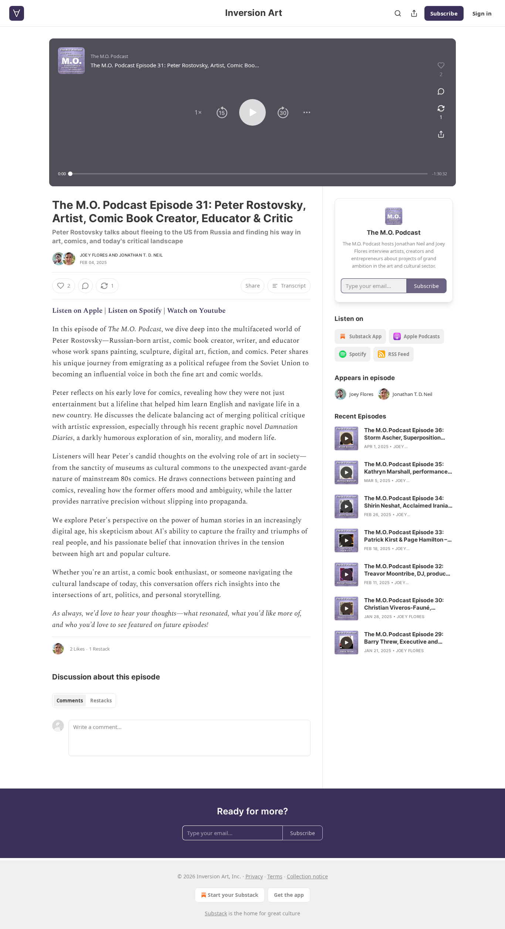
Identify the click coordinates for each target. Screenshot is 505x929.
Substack (216, 913)
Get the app (289, 894)
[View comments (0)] (441, 91)
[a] (346, 438)
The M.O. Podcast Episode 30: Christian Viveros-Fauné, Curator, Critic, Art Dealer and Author (404, 604)
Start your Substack (233, 894)
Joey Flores (94, 255)
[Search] (397, 13)
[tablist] (84, 700)
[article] (394, 438)
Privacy (254, 876)
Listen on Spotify (135, 310)
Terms (274, 876)
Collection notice (307, 876)
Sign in (482, 13)
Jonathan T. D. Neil (141, 255)
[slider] (249, 173)
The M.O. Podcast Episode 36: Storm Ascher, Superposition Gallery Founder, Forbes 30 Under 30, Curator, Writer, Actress (404, 434)
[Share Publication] (414, 13)
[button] (198, 112)
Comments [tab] (70, 700)
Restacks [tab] (101, 700)
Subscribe (444, 13)
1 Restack (99, 648)
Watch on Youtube (196, 310)
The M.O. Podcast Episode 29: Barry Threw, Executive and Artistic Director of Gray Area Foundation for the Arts (403, 638)
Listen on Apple (77, 310)
